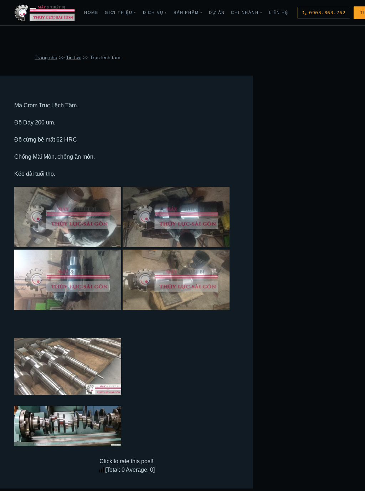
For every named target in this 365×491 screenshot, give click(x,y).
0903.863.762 (327, 12)
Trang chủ (46, 57)
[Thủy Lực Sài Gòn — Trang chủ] (45, 12)
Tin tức (73, 57)
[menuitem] (91, 13)
